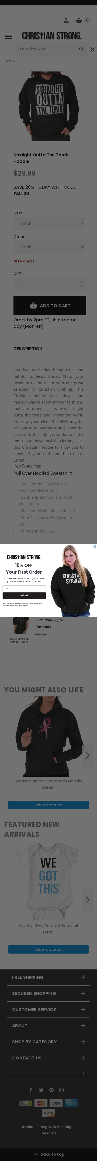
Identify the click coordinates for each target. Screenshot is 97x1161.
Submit (24, 595)
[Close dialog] (94, 546)
